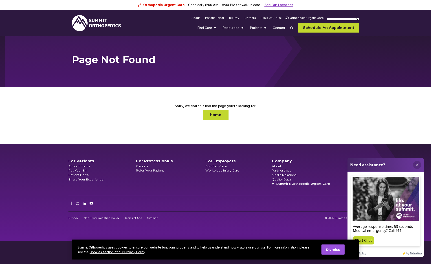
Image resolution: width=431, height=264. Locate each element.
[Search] (294, 31)
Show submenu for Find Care (215, 28)
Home (215, 115)
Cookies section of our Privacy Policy (117, 252)
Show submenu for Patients (265, 28)
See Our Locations (278, 5)
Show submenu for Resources (243, 28)
